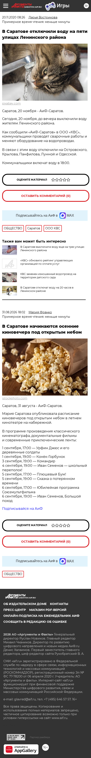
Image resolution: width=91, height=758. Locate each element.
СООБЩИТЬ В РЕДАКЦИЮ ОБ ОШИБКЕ (35, 622)
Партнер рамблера (40, 737)
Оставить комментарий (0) (45, 196)
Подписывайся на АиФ (22, 509)
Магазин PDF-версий (47, 610)
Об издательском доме (25, 604)
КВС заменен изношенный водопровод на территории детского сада (48, 275)
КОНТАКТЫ (59, 604)
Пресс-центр (14, 610)
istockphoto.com (14, 398)
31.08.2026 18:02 (13, 312)
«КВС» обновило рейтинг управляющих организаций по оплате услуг (46, 262)
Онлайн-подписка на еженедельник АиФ (41, 616)
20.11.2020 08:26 (13, 17)
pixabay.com (11, 103)
